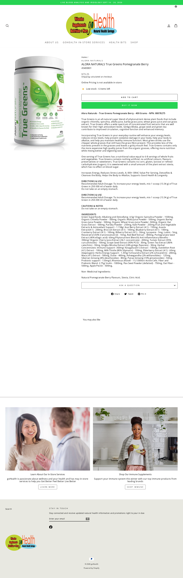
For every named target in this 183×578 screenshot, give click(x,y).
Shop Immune (135, 487)
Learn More (47, 487)
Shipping (85, 77)
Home (84, 57)
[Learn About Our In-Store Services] (47, 439)
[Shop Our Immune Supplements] (135, 439)
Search (8, 509)
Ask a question (129, 285)
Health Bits (118, 42)
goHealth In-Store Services (84, 42)
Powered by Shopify (91, 568)
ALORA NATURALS (92, 60)
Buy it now (129, 105)
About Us (52, 42)
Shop (134, 42)
